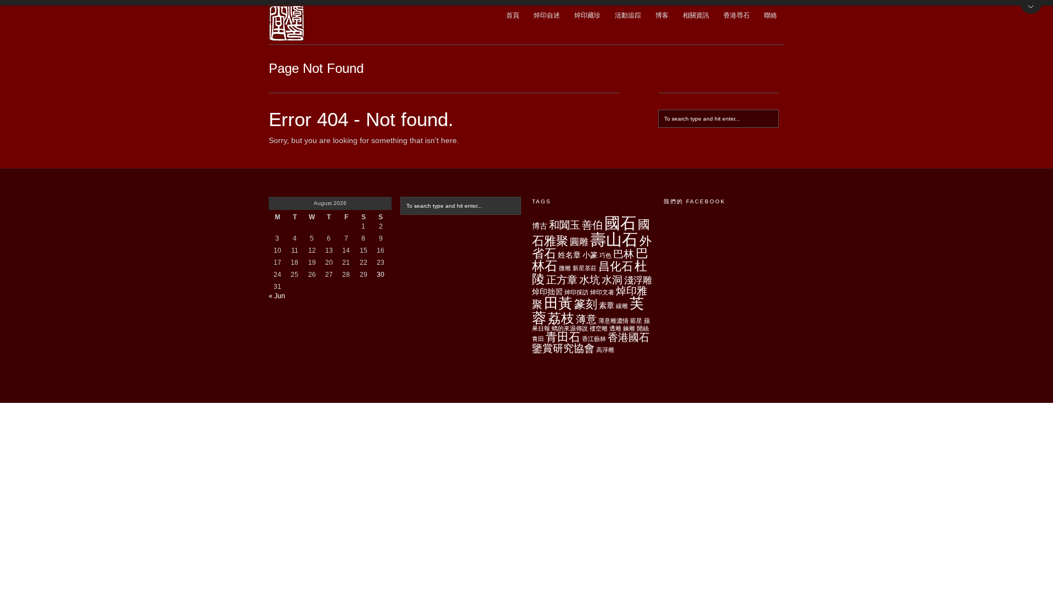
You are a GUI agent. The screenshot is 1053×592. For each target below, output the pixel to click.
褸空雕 (599, 328)
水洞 (612, 280)
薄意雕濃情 (613, 320)
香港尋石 (736, 15)
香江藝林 (594, 338)
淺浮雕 (638, 280)
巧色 (605, 255)
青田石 (563, 337)
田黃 (558, 303)
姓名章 (569, 255)
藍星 (636, 320)
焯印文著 (602, 292)
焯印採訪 (576, 292)
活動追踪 (628, 15)
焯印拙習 (547, 291)
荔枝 (561, 318)
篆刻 (585, 304)
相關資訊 (696, 15)
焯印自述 (547, 15)
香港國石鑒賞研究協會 (590, 343)
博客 (662, 15)
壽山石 (614, 239)
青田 (538, 338)
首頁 (512, 15)
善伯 (592, 225)
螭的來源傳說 (570, 328)
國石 (620, 223)
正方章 (562, 280)
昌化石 (615, 266)
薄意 (586, 319)
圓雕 (579, 242)
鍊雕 (629, 328)
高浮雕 (605, 349)
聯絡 (770, 15)
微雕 (565, 268)
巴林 (623, 254)
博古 (539, 225)
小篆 (590, 255)
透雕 (615, 328)
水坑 (589, 280)
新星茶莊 (585, 268)
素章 (606, 305)
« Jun (277, 296)
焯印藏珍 (587, 15)
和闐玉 (564, 225)
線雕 (622, 306)
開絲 (643, 328)
